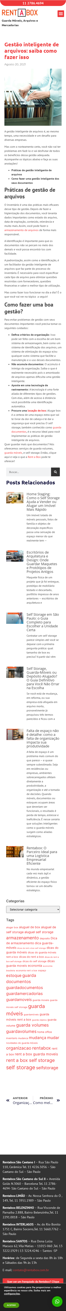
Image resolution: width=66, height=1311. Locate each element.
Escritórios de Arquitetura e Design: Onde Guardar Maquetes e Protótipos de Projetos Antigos (42, 562)
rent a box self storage (30, 1060)
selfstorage (47, 1067)
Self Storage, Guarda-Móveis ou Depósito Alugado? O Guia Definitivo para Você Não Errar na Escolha (43, 678)
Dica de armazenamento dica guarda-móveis (31, 943)
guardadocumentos (24, 987)
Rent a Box (34, 457)
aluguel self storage (38, 932)
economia (35, 965)
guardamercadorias (24, 993)
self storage (20, 1067)
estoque (13, 975)
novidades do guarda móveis (22, 1042)
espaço (42, 970)
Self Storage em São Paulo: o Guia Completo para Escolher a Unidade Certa (43, 622)
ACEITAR (11, 1305)
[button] (61, 13)
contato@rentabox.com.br (31, 1270)
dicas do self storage (34, 961)
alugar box (12, 927)
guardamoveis (19, 999)
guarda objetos (39, 1020)
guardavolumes (21, 1031)
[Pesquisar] (55, 472)
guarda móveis (13, 452)
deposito (45, 938)
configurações (12, 1293)
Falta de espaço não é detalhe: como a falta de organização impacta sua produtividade (43, 738)
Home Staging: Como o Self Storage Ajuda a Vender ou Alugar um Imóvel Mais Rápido (43, 502)
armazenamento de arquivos (21, 230)
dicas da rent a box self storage (31, 948)
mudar (53, 1037)
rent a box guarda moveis (36, 1054)
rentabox (41, 1048)
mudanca (23, 1038)
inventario (11, 1038)
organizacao (18, 1048)
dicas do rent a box (31, 956)
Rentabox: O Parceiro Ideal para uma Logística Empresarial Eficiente (42, 856)
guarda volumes (32, 1025)
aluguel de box (29, 927)
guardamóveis (31, 1014)
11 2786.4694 (33, 3)
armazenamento (22, 937)
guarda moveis (41, 1000)
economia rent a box (26, 970)
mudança (37, 1037)
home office (44, 1032)
